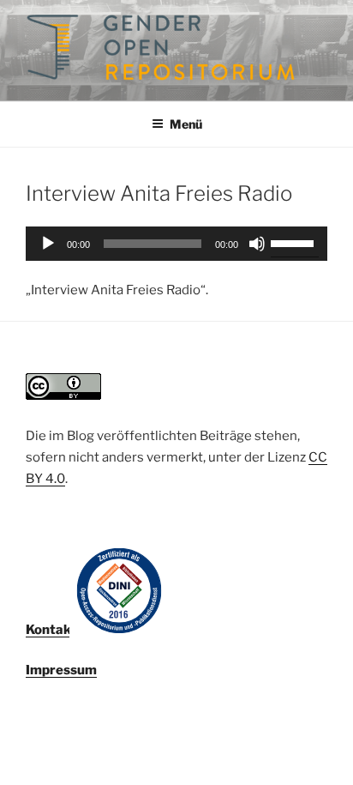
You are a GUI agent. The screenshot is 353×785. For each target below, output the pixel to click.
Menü (186, 124)
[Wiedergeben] (48, 243)
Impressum (61, 670)
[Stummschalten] (257, 243)
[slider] (295, 241)
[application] (176, 243)
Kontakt (51, 629)
